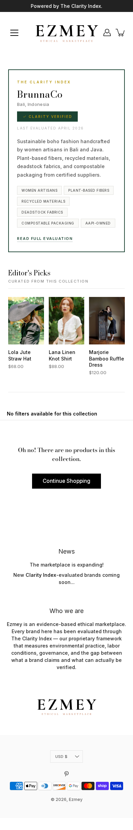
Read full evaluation (45, 238)
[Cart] (120, 32)
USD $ (61, 756)
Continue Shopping (66, 481)
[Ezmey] (66, 32)
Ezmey (76, 799)
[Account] (107, 32)
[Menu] (14, 33)
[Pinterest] (66, 774)
